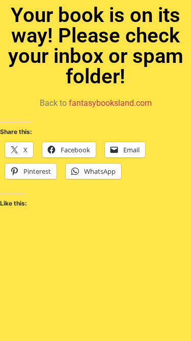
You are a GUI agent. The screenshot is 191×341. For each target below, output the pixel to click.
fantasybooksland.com (110, 103)
